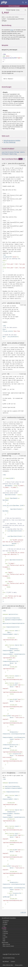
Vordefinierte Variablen (9, 918)
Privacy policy (18, 965)
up (2, 163)
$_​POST (4, 928)
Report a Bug (13, 154)
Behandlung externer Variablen (12, 140)
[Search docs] (22, 2)
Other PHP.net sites (8, 965)
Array (11, 30)
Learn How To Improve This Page (10, 152)
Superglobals (6, 920)
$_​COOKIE (5, 937)
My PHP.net (6, 961)
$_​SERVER (5, 924)
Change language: (11, 10)
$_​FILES (4, 929)
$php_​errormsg (6, 944)
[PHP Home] (4, 2)
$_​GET (4, 926)
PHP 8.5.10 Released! (14, 6)
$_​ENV (4, 935)
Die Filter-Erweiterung (9, 142)
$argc (4, 939)
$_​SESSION (5, 933)
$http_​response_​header (8, 946)
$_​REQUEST (5, 931)
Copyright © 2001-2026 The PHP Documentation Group (11, 956)
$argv (4, 940)
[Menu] (25, 2)
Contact (13, 961)
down (6, 163)
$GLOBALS (5, 922)
